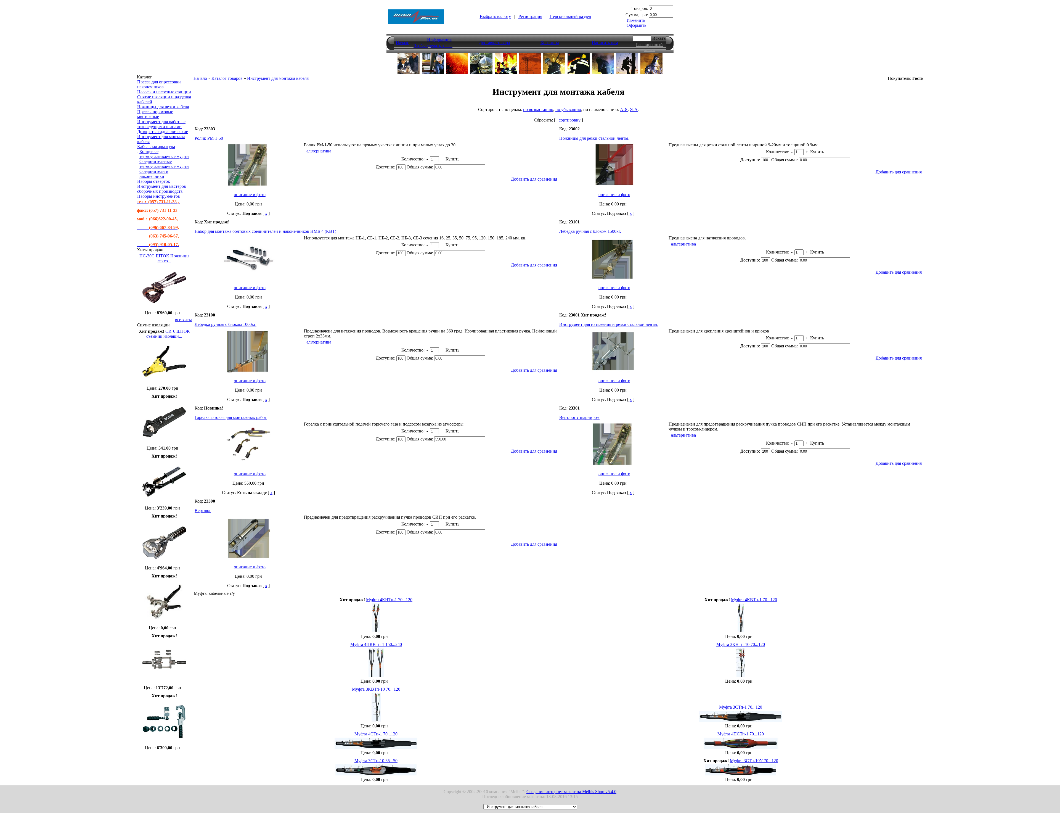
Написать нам (605, 42)
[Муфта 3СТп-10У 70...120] (740, 774)
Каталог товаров (227, 78)
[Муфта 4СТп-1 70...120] (376, 747)
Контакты (549, 42)
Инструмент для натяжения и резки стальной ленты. (608, 324)
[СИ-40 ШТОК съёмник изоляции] (164, 562)
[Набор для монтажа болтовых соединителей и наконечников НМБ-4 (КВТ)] (248, 279)
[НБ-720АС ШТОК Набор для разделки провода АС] (164, 742)
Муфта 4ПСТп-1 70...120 (740, 734)
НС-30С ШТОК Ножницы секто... (164, 258)
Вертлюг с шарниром (579, 417)
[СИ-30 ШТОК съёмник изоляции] (164, 502)
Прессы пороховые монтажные (155, 114)
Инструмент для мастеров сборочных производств (161, 189)
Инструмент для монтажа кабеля (278, 78)
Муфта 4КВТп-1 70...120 (754, 599)
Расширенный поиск (649, 47)
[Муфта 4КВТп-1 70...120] (741, 631)
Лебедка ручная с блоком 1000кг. (225, 324)
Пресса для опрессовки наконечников (159, 84)
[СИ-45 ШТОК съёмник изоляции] (164, 622)
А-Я (624, 109)
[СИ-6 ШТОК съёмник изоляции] (164, 382)
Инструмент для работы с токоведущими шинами (161, 124)
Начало (402, 42)
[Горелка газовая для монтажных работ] (248, 465)
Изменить (636, 20)
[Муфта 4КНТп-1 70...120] (376, 631)
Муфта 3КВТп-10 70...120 (376, 689)
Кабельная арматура (156, 146)
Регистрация (530, 16)
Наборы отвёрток (153, 181)
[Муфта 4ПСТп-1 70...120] (740, 747)
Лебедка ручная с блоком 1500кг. (590, 231)
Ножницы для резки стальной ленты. (594, 138)
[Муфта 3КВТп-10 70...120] (376, 720)
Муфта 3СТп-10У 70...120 (754, 760)
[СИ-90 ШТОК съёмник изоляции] (164, 682)
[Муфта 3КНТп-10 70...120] (740, 675)
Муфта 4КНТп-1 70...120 (389, 599)
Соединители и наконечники (153, 174)
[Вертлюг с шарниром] (613, 465)
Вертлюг (203, 510)
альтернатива (318, 151)
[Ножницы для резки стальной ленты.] (613, 186)
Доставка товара (494, 42)
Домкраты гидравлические (162, 131)
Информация (439, 39)
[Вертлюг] (248, 558)
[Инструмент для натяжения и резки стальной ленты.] (613, 372)
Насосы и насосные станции (164, 91)
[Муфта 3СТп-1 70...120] (740, 720)
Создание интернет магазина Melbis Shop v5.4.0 (571, 791)
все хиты (183, 319)
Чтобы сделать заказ (433, 45)
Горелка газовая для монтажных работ (231, 417)
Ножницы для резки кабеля (163, 106)
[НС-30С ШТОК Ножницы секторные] (164, 307)
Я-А (634, 109)
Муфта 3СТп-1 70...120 (740, 707)
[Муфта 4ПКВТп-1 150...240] (376, 675)
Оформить (636, 25)
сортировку (570, 120)
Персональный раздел (570, 16)
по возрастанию (538, 109)
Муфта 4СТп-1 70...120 (376, 734)
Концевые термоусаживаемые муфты (164, 154)
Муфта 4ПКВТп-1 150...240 (376, 644)
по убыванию (568, 109)
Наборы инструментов (158, 196)
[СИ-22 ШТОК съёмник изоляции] (164, 442)
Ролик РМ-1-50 (209, 138)
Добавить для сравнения (534, 179)
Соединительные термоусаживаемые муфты (164, 164)
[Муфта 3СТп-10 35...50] (376, 774)
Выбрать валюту (495, 16)
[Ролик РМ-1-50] (248, 186)
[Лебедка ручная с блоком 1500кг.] (613, 279)
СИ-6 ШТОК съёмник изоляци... (168, 334)
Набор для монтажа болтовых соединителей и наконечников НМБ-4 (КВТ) (265, 231)
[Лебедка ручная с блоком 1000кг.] (248, 372)
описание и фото (250, 194)
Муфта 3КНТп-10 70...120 (740, 644)
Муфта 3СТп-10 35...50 (376, 760)
